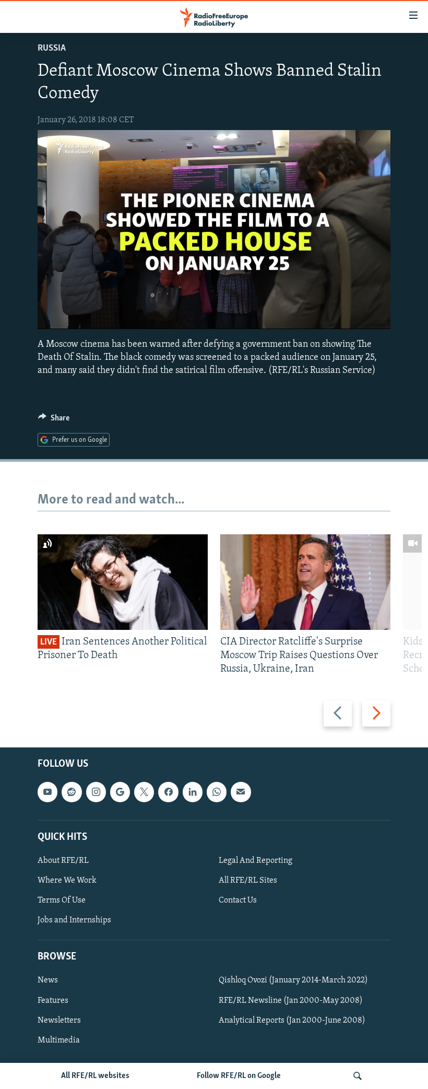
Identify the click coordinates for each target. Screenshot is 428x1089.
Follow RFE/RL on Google (239, 1076)
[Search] (357, 1076)
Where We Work (67, 880)
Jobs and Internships (74, 920)
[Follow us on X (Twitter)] (144, 792)
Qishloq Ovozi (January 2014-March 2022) (293, 980)
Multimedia (59, 1040)
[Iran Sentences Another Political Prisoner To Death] (123, 582)
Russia (52, 48)
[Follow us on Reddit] (71, 792)
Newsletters (59, 1020)
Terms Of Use (62, 900)
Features (53, 1000)
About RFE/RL (63, 861)
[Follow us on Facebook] (168, 792)
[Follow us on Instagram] (96, 792)
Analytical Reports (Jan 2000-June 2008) (292, 1020)
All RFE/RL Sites (248, 880)
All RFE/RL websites (95, 1076)
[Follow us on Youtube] (47, 792)
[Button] (53, 420)
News (48, 980)
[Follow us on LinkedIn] (193, 792)
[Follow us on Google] (120, 792)
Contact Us (238, 900)
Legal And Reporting (255, 861)
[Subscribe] (241, 792)
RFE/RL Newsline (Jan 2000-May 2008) (291, 1000)
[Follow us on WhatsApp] (217, 792)
